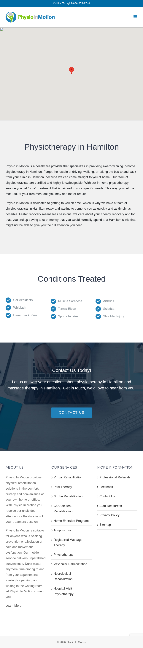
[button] (71, 70)
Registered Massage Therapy (68, 542)
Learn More (13, 605)
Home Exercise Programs (72, 521)
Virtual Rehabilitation (68, 477)
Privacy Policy (109, 515)
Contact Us (107, 496)
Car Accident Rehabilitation (63, 508)
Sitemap (105, 524)
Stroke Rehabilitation (68, 496)
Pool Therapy (63, 487)
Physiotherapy (64, 554)
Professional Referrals (115, 477)
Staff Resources (110, 506)
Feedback (106, 487)
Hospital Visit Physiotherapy (64, 591)
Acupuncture (62, 530)
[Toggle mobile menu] (135, 17)
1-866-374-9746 (80, 3)
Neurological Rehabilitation (63, 576)
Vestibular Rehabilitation (70, 564)
